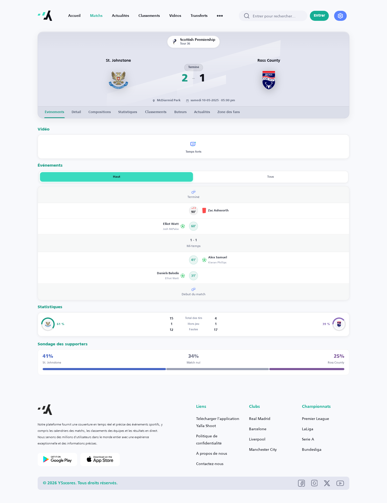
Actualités (120, 16)
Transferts (199, 16)
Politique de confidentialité (209, 439)
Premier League (315, 418)
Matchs (96, 16)
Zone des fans (228, 112)
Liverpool (257, 439)
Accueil (74, 16)
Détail (76, 112)
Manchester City (263, 449)
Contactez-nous (209, 463)
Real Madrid (259, 418)
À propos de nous (211, 453)
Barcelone (257, 428)
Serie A (308, 439)
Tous (270, 176)
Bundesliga (311, 449)
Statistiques (127, 112)
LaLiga (307, 428)
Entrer (319, 15)
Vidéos (175, 16)
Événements (54, 112)
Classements (149, 16)
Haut (116, 176)
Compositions (99, 112)
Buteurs (180, 112)
